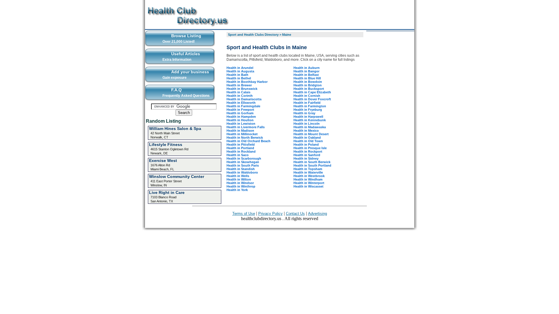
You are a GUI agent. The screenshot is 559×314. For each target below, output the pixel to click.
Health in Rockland (241, 151)
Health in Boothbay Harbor (247, 81)
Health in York (237, 190)
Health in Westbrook (309, 176)
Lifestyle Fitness (165, 144)
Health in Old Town (308, 141)
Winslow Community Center (176, 176)
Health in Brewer (239, 85)
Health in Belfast (306, 74)
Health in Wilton (239, 179)
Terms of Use (243, 213)
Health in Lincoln (306, 123)
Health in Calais (238, 92)
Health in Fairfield (307, 102)
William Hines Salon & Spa (175, 128)
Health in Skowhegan (243, 162)
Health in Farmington (309, 106)
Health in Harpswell (308, 116)
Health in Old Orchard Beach (248, 141)
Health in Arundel (240, 67)
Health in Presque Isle (310, 148)
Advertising (317, 213)
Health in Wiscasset (308, 186)
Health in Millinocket (242, 134)
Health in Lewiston (241, 123)
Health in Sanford (306, 155)
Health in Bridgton (307, 85)
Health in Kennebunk (309, 120)
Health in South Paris (243, 165)
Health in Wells (238, 176)
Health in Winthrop (241, 186)
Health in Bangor (306, 71)
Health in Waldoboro (242, 172)
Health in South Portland (312, 165)
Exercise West (163, 160)
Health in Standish (241, 169)
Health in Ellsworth (241, 102)
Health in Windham (308, 179)
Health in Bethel (239, 78)
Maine (286, 34)
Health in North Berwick (245, 137)
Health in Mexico (306, 130)
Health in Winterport (308, 183)
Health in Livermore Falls (246, 127)
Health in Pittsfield (241, 144)
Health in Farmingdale (243, 106)
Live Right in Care (167, 192)
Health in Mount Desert (311, 134)
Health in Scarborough (244, 158)
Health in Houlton (240, 120)
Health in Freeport (240, 109)
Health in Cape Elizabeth (312, 92)
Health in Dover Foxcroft (312, 99)
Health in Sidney (306, 158)
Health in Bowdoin (307, 81)
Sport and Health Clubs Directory (253, 34)
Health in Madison (240, 130)
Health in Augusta (240, 71)
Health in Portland (240, 148)
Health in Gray (304, 113)
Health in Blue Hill (307, 78)
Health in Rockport (307, 151)
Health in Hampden (241, 116)
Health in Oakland (307, 137)
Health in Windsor (240, 183)
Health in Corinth (240, 95)
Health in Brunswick (242, 88)
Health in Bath (237, 74)
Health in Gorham (240, 113)
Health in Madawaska (309, 127)
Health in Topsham (307, 169)
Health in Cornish (306, 95)
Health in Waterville (308, 172)
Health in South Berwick (311, 162)
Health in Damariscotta (244, 99)
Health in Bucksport (308, 88)
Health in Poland (306, 144)
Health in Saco (238, 155)
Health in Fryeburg (307, 109)
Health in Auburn (306, 67)
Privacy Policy (270, 213)
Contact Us (295, 213)
